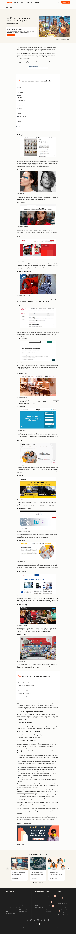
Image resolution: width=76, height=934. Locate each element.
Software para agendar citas (24, 909)
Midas (23, 499)
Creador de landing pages (23, 903)
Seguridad (38, 927)
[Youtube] (34, 920)
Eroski (23, 261)
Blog (47, 903)
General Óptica (25, 330)
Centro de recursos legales (17, 927)
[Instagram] (31, 920)
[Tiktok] (48, 920)
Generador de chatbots (10, 905)
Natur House (24, 362)
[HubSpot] (38, 924)
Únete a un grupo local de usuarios (62, 897)
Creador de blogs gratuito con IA (11, 907)
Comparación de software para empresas (40, 904)
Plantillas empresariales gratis (40, 901)
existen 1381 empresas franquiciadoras (42, 56)
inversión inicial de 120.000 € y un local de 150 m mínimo (36, 301)
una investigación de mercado (27, 708)
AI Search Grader (37, 894)
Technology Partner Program (63, 910)
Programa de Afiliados (63, 914)
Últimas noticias (49, 911)
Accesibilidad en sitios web (47, 927)
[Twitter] (38, 920)
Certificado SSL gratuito (23, 911)
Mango (23, 159)
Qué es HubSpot (8, 894)
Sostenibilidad (49, 905)
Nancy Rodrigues (15, 23)
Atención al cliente (61, 894)
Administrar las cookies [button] (59, 927)
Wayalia (23, 561)
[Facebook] (27, 920)
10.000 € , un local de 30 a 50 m (46, 367)
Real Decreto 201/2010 (33, 717)
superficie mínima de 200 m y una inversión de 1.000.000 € (30, 199)
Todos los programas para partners (62, 904)
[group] (19, 869)
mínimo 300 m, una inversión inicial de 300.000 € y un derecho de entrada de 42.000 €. (37, 164)
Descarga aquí (11, 34)
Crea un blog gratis (9, 903)
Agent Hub (8, 901)
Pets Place (24, 661)
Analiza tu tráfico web (23, 894)
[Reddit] (45, 920)
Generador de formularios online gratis (11, 910)
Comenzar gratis (65, 2)
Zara (23, 193)
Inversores (49, 901)
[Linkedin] (41, 920)
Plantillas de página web (39, 907)
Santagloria (24, 397)
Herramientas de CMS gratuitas (24, 901)
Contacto (48, 907)
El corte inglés (25, 226)
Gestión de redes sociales (10, 913)
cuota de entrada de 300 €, (25, 471)
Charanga (24, 430)
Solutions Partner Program (62, 907)
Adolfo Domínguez (26, 295)
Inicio (7, 7)
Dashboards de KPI (22, 907)
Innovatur (24, 595)
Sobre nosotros (49, 894)
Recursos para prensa (50, 909)
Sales (11, 7)
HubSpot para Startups (62, 912)
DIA (23, 465)
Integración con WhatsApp (23, 905)
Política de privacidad (29, 927)
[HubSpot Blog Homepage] (9, 2)
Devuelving (24, 625)
